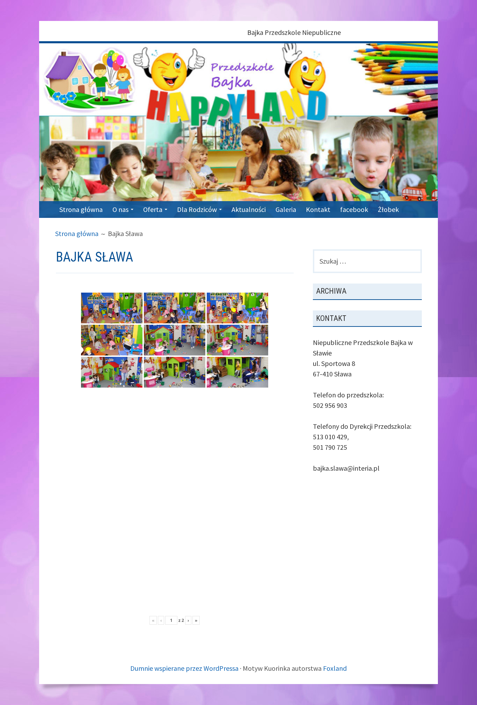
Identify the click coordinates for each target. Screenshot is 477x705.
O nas (120, 209)
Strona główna (81, 209)
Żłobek (388, 209)
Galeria (286, 209)
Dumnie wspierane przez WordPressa (184, 668)
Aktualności (249, 209)
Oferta (152, 209)
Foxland (335, 668)
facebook (354, 209)
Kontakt (318, 209)
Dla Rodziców (197, 209)
